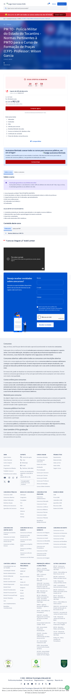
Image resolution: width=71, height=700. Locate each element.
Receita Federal (24, 576)
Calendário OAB (57, 500)
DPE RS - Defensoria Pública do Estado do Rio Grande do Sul (60, 591)
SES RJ (22, 596)
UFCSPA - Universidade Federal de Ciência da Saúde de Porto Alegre (43, 653)
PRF (21, 579)
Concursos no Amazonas (60, 533)
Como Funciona (8, 460)
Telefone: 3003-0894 (27, 468)
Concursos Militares (42, 509)
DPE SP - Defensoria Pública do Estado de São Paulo (59, 567)
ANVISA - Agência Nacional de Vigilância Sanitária (43, 606)
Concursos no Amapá (59, 536)
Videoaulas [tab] (8, 228)
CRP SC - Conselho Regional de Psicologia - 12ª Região (43, 570)
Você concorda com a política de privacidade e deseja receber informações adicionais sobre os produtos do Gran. (50, 308)
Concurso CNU (31, 424)
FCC (21, 503)
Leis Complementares (10, 603)
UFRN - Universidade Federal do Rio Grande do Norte (43, 647)
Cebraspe (23, 494)
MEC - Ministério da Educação (42, 579)
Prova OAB (56, 497)
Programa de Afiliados (10, 468)
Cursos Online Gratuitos (43, 486)
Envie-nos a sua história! (25, 482)
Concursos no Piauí (42, 551)
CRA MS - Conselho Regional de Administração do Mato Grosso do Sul (43, 635)
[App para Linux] (21, 684)
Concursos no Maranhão (43, 541)
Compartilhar (36, 141)
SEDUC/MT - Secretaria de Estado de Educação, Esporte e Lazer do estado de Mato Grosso (43, 585)
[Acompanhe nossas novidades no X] (5, 482)
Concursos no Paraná (26, 532)
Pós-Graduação (41, 470)
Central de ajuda (27, 457)
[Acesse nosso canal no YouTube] (5, 478)
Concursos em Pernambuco (41, 547)
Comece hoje (35, 162)
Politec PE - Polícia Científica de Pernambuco (58, 639)
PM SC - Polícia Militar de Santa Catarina (60, 602)
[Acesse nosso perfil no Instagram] (9, 478)
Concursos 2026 (8, 494)
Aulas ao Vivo (57, 463)
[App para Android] (28, 684)
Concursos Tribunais (42, 518)
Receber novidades (45, 325)
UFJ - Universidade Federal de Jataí (42, 641)
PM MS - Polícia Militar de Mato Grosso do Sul (60, 573)
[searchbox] (35, 8)
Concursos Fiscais (42, 504)
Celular (39, 297)
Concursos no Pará (58, 538)
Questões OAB (57, 503)
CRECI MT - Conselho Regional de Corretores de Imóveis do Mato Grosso (43, 617)
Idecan (22, 508)
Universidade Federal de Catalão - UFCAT (43, 623)
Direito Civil (7, 579)
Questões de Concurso (10, 508)
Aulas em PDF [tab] (17, 228)
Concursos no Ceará (42, 538)
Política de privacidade (15, 680)
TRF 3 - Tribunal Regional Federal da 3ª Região (60, 623)
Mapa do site (59, 680)
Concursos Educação (42, 501)
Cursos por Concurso (11, 18)
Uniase (22, 514)
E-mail (39, 287)
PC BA (21, 590)
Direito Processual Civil (10, 592)
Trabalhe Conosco (8, 471)
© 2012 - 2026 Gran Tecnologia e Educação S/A (35, 678)
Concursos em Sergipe (43, 558)
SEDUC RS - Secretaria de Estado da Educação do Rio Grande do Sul (60, 607)
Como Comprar (8, 463)
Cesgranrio (23, 497)
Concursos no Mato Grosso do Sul (9, 540)
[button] (35, 233)
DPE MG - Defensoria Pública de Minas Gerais (59, 577)
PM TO (19, 18)
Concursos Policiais (42, 512)
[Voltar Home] (4, 18)
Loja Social (6, 465)
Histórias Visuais (8, 503)
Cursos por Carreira (42, 475)
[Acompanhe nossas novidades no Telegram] (9, 482)
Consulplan (23, 500)
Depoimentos (57, 457)
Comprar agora (59, 14)
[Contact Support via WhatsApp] (67, 687)
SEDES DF (22, 571)
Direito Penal (7, 587)
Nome (39, 278)
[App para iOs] (24, 684)
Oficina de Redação (42, 483)
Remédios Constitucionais (8, 607)
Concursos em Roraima (59, 544)
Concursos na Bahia (42, 535)
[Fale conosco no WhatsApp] (13, 478)
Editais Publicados (9, 500)
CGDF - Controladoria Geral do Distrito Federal (60, 586)
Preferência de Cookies (10, 474)
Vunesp (22, 516)
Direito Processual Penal (10, 595)
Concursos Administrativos (41, 497)
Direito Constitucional (9, 581)
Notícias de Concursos (10, 505)
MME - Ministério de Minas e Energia (42, 591)
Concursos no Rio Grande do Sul (25, 536)
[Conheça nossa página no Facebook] (16, 478)
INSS (21, 574)
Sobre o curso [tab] (8, 172)
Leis (5, 601)
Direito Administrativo (10, 573)
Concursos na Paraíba (43, 543)
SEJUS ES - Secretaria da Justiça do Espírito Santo (60, 613)
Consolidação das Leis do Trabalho (10, 567)
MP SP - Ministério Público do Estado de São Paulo (59, 597)
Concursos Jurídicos (42, 507)
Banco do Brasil (24, 585)
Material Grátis (57, 460)
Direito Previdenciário (10, 590)
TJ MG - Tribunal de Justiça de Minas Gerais (59, 581)
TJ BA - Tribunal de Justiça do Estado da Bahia (59, 618)
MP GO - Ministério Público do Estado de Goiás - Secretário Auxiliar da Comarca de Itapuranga (43, 598)
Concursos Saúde (42, 515)
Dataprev (22, 587)
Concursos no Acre (58, 530)
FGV (21, 505)
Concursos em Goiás (9, 537)
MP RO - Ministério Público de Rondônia (59, 628)
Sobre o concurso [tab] (19, 172)
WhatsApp (25, 463)
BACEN (22, 598)
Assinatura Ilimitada (42, 457)
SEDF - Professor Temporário (41, 575)
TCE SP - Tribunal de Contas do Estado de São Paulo (59, 633)
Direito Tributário (8, 598)
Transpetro (23, 568)
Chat (24, 460)
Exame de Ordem (41, 464)
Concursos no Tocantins (60, 547)
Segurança (50, 680)
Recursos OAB (57, 505)
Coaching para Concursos (41, 460)
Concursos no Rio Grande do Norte (41, 554)
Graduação (40, 467)
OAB (54, 494)
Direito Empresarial (9, 584)
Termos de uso (28, 680)
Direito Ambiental (8, 576)
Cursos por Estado (42, 478)
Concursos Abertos (9, 497)
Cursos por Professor (43, 481)
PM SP (22, 593)
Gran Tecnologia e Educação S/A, (32, 688)
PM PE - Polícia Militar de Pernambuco (43, 611)
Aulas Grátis (56, 465)
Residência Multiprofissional (41, 521)
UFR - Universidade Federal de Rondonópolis (42, 628)
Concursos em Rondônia (60, 541)
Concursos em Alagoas (43, 532)
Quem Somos (7, 457)
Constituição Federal (9, 570)
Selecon (22, 511)
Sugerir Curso (57, 468)
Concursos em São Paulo (27, 557)
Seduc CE (22, 582)
